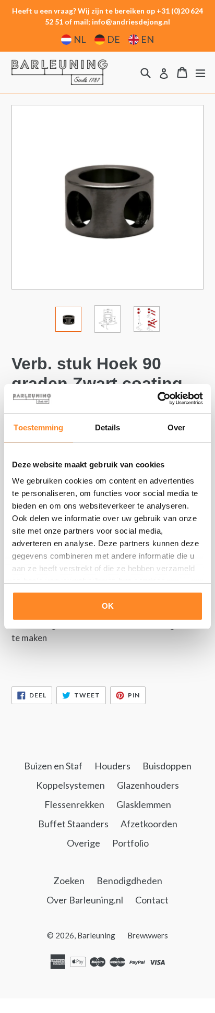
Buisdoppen (167, 765)
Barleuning (96, 935)
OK (108, 605)
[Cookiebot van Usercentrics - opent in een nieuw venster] (157, 398)
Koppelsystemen (70, 785)
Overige (83, 843)
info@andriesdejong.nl (131, 21)
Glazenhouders (148, 785)
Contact (152, 900)
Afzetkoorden (149, 823)
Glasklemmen (143, 804)
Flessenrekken (74, 804)
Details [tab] (108, 427)
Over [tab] (176, 427)
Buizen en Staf (53, 765)
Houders (112, 765)
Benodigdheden (129, 880)
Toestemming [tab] (38, 427)
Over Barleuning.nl (84, 900)
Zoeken (69, 880)
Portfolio (130, 843)
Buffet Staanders (73, 823)
